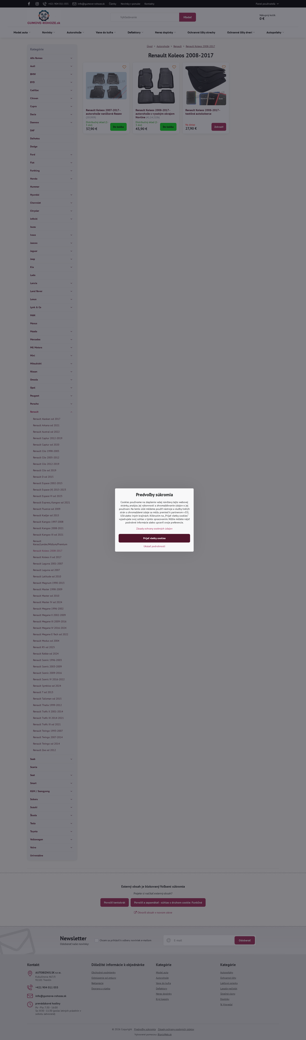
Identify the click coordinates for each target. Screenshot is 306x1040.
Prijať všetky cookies (154, 538)
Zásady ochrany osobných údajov (154, 528)
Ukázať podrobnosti (154, 546)
